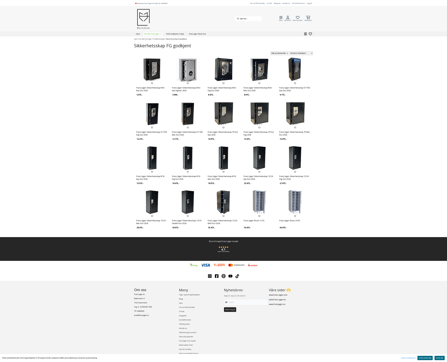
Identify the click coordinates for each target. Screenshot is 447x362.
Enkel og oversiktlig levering (188, 353)
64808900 (140, 311)
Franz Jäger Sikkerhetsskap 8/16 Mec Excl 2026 (222, 177)
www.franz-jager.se (277, 299)
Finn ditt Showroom (298, 3)
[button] (223, 250)
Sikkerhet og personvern (187, 332)
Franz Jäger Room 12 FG (254, 220)
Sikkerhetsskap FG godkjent (176, 39)
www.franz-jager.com (278, 295)
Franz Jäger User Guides (187, 341)
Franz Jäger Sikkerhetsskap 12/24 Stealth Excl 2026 (186, 222)
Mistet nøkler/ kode (186, 345)
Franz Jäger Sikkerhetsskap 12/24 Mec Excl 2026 (151, 222)
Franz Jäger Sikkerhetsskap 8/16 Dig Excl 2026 (186, 177)
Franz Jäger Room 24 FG (289, 220)
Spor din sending (185, 349)
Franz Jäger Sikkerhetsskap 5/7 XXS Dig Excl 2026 (151, 133)
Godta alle (439, 358)
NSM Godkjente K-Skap (175, 34)
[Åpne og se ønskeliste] (310, 33)
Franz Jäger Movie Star (197, 34)
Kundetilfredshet (185, 320)
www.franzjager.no (277, 304)
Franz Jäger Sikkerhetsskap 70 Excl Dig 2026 (259, 133)
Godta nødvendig (425, 358)
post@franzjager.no (141, 315)
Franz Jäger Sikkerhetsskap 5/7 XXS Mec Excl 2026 (187, 133)
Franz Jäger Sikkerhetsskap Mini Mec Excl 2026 (258, 89)
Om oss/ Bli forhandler (257, 3)
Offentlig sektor (184, 324)
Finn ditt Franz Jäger (145, 39)
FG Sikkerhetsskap (159, 39)
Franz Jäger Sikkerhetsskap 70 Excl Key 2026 (223, 133)
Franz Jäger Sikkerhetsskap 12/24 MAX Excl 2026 (222, 222)
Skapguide (277, 3)
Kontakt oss (286, 3)
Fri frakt (269, 3)
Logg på (309, 3)
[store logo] (143, 18)
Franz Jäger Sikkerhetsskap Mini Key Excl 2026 (150, 89)
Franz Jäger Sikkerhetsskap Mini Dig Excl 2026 (222, 89)
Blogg (181, 299)
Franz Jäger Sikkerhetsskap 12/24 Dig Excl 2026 (294, 177)
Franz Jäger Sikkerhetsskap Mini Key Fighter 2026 (186, 89)
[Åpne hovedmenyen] (305, 33)
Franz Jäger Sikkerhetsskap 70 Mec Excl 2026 (294, 133)
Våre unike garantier (186, 337)
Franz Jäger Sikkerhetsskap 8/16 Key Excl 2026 (150, 177)
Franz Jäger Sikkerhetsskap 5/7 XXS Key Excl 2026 (294, 89)
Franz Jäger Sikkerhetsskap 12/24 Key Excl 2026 (258, 177)
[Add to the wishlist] (152, 83)
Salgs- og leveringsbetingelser (189, 295)
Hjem (136, 39)
